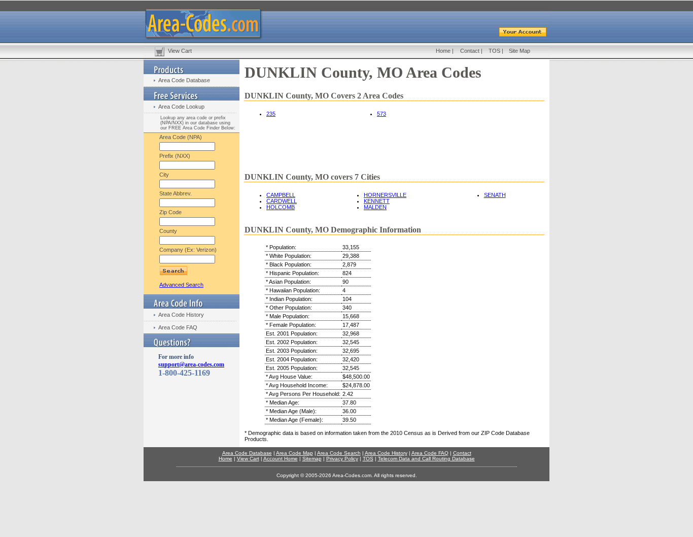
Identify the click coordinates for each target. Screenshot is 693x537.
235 (270, 114)
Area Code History (181, 315)
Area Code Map (294, 453)
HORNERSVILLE (385, 195)
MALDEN (375, 207)
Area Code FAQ (177, 327)
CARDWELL (281, 201)
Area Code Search (339, 453)
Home (443, 51)
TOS (494, 51)
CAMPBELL (280, 195)
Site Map (519, 51)
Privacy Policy (342, 458)
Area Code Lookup (181, 107)
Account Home (280, 458)
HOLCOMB (280, 207)
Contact (469, 51)
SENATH (495, 195)
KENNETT (377, 201)
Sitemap (312, 458)
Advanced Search (181, 285)
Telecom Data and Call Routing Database (426, 458)
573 (381, 114)
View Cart (180, 51)
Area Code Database (184, 80)
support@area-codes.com (191, 364)
